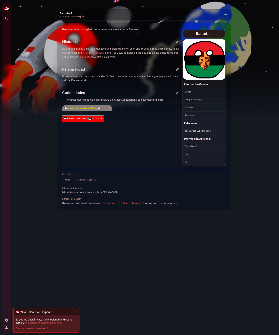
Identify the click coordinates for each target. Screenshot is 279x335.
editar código (177, 41)
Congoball (98, 52)
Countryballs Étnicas (86, 180)
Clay (85, 52)
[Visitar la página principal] (6, 8)
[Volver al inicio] (139, 14)
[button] (105, 108)
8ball (81, 56)
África (67, 180)
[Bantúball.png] (204, 59)
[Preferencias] (6, 320)
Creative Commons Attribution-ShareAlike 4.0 (123, 203)
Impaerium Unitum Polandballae (43, 322)
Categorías (67, 174)
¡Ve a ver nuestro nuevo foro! (32, 328)
